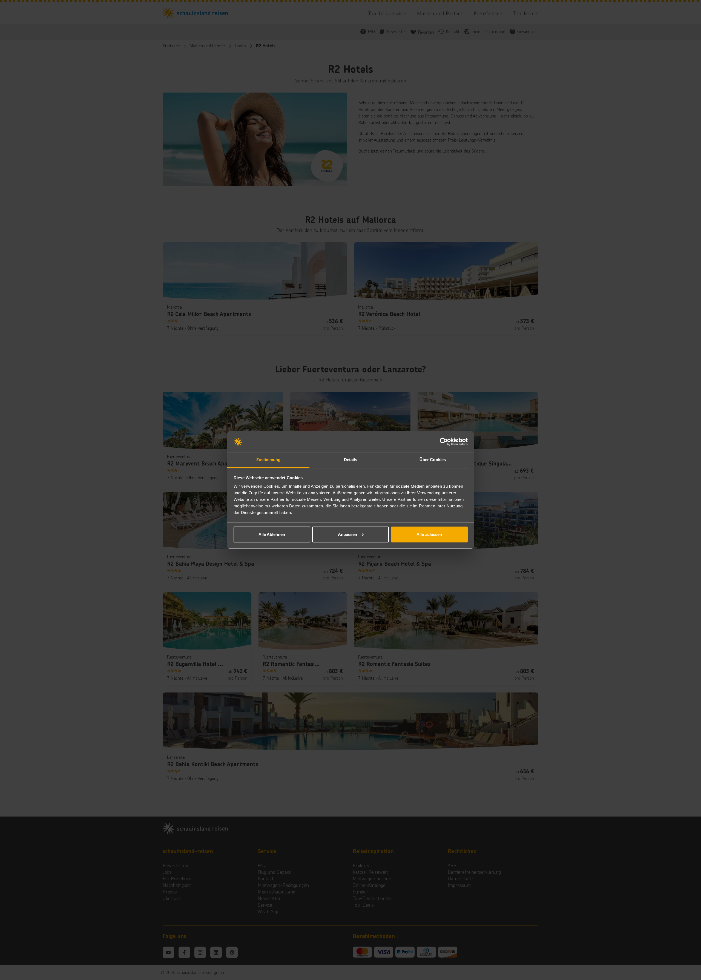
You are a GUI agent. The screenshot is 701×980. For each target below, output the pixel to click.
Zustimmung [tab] (268, 459)
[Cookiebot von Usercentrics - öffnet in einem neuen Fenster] (444, 442)
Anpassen (347, 534)
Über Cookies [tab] (433, 459)
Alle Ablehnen (271, 534)
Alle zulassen (429, 534)
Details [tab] (350, 459)
